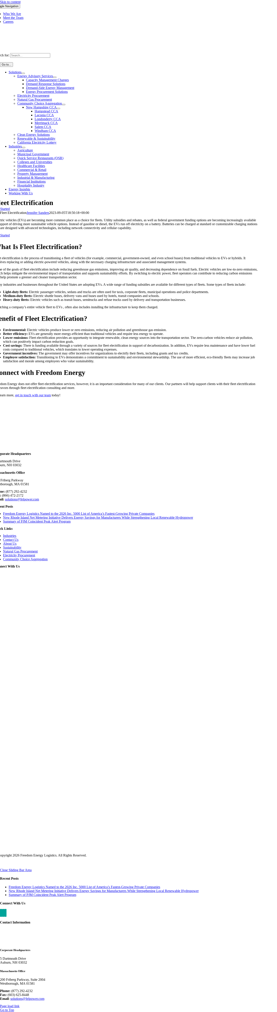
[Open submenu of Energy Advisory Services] (54, 77)
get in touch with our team (33, 395)
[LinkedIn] (1, 913)
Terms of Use (34, 862)
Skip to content (10, 2)
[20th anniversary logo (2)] (138, 449)
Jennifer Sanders (38, 213)
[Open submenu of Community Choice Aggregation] (63, 104)
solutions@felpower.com (22, 499)
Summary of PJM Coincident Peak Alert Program (37, 521)
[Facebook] (3, 913)
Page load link (9, 1006)
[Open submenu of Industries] (23, 147)
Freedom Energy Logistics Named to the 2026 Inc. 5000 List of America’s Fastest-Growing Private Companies (79, 513)
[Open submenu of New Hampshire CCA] (58, 108)
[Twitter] (5, 913)
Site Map (52, 862)
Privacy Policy (12, 862)
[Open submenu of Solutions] (23, 73)
